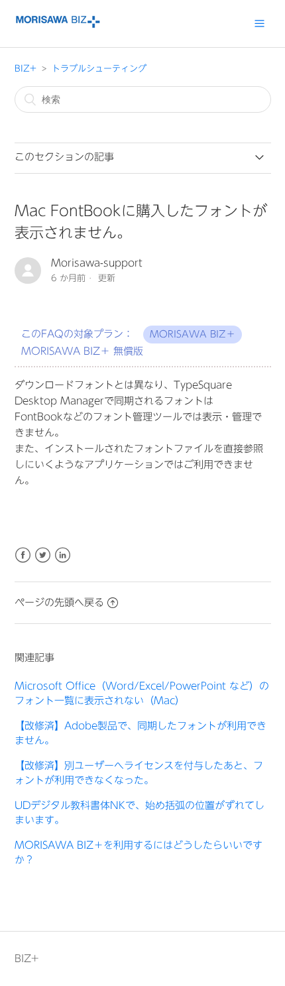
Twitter (42, 555)
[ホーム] (58, 25)
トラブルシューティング (99, 68)
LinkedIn (62, 555)
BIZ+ (25, 68)
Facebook (23, 555)
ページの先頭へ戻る (59, 602)
